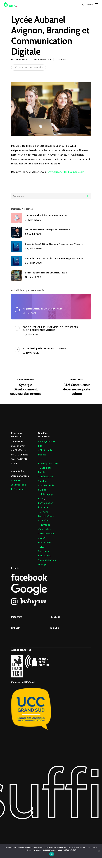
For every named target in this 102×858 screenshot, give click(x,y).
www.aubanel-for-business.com (66, 171)
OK (51, 854)
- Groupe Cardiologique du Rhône (46, 516)
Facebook (55, 616)
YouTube (54, 627)
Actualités (61, 59)
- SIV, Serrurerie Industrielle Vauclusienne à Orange (47, 555)
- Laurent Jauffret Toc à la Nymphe (18, 485)
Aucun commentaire (31, 67)
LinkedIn (15, 627)
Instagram (16, 616)
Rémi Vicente (21, 59)
